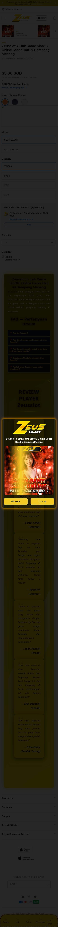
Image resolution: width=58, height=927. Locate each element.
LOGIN (42, 501)
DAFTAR (15, 501)
